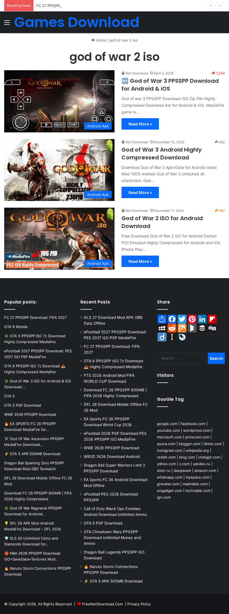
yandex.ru (201, 464)
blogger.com (189, 443)
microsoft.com (169, 437)
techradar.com (197, 490)
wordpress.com (196, 430)
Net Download (137, 73)
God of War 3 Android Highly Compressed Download (161, 153)
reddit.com (166, 457)
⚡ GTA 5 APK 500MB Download (113, 581)
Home (100, 40)
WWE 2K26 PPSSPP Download (111, 448)
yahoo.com (166, 464)
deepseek (182, 470)
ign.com (164, 497)
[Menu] (7, 24)
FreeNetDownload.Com (102, 604)
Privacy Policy (139, 604)
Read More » (140, 124)
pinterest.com (197, 437)
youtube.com (168, 430)
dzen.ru (163, 470)
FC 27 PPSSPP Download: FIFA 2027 (67, 5)
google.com (167, 423)
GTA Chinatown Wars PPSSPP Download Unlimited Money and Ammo (112, 538)
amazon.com (205, 470)
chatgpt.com (209, 457)
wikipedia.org (197, 450)
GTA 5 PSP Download (103, 523)
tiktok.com (213, 443)
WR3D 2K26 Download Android (112, 456)
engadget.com (169, 490)
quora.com (166, 443)
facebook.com (193, 423)
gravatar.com (168, 484)
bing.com (187, 457)
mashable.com (195, 484)
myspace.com (197, 477)
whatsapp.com (169, 477)
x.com (184, 464)
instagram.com (169, 450)
